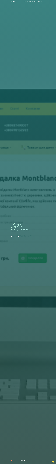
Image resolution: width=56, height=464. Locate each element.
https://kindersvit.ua (13, 460)
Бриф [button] (32, 1)
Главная (25, 1)
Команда (35, 1)
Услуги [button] (27, 1)
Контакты (40, 1)
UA (45, 1)
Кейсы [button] (30, 1)
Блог (38, 1)
